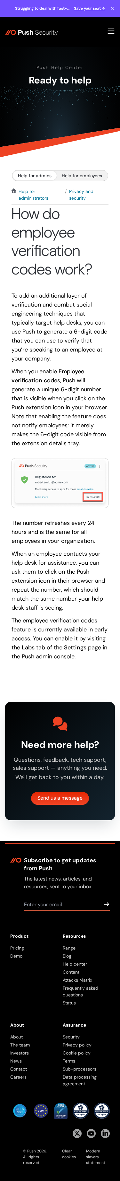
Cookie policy (77, 1053)
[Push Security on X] (77, 1133)
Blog (67, 956)
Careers (18, 1077)
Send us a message (60, 798)
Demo (16, 956)
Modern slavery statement (95, 1157)
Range (69, 948)
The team (20, 1045)
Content (71, 972)
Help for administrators (33, 194)
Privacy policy (77, 1045)
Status (69, 1003)
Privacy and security (81, 194)
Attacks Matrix (77, 980)
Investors (19, 1053)
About (16, 1037)
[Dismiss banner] (112, 8)
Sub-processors (79, 1069)
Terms (69, 1061)
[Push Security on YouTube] (91, 1133)
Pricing (17, 948)
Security (71, 1037)
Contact (18, 1069)
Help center (75, 964)
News (16, 1061)
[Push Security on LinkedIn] (105, 1133)
